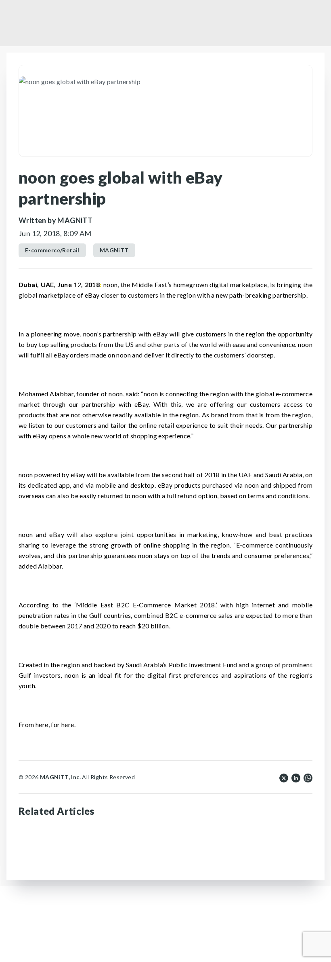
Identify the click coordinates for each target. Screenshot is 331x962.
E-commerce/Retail (52, 250)
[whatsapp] (308, 777)
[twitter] (283, 777)
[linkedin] (295, 777)
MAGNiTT (114, 250)
